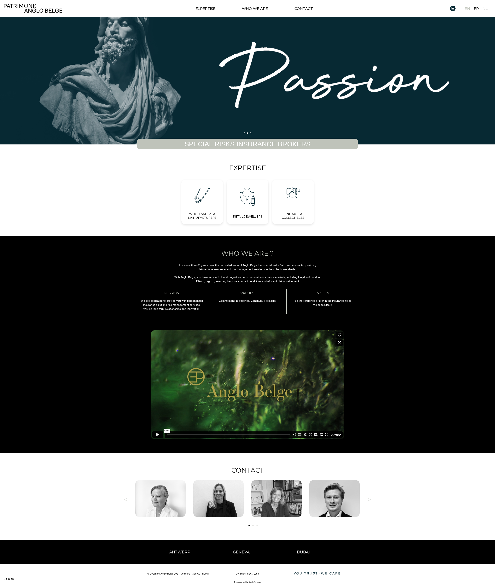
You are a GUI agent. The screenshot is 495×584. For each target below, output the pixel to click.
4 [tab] (249, 526)
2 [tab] (242, 526)
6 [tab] (257, 526)
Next (369, 498)
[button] (244, 133)
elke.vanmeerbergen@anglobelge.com (189, 501)
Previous (126, 498)
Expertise (205, 8)
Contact (303, 8)
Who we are (255, 8)
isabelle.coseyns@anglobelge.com (246, 501)
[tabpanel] (189, 498)
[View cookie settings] (10, 579)
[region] (247, 80)
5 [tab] (253, 526)
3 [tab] (246, 526)
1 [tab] (238, 526)
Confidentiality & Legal (247, 573)
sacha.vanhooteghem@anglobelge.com (305, 501)
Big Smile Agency (253, 582)
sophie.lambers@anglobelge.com (362, 501)
